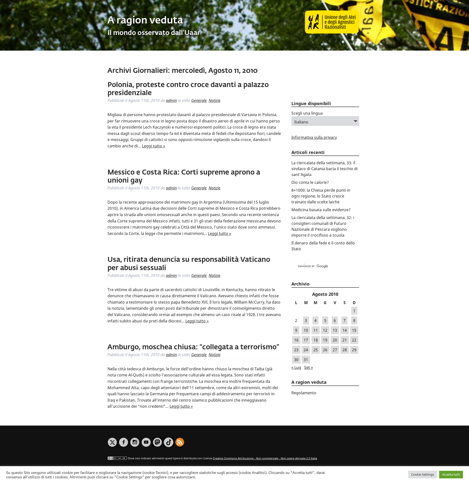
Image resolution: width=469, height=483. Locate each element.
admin (171, 100)
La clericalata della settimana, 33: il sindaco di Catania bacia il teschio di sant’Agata (324, 168)
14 (344, 330)
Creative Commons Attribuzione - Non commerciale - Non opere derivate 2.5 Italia (265, 458)
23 (296, 349)
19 (325, 340)
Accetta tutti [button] (451, 474)
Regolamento (303, 392)
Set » (308, 367)
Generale (199, 100)
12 (325, 330)
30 (296, 359)
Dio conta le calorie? (310, 182)
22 (354, 340)
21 (344, 340)
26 (325, 349)
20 (335, 340)
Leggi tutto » (153, 146)
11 (315, 330)
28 (344, 349)
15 (354, 330)
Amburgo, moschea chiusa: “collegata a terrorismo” (193, 347)
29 (354, 349)
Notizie (214, 100)
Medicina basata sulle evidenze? (321, 209)
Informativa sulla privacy (314, 137)
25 (315, 349)
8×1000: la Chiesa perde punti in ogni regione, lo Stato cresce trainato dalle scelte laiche (320, 196)
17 (306, 340)
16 (296, 340)
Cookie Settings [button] (422, 474)
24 (306, 349)
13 (335, 330)
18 (315, 340)
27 (335, 349)
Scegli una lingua (307, 113)
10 (306, 330)
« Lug (296, 367)
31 (306, 359)
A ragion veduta (145, 21)
